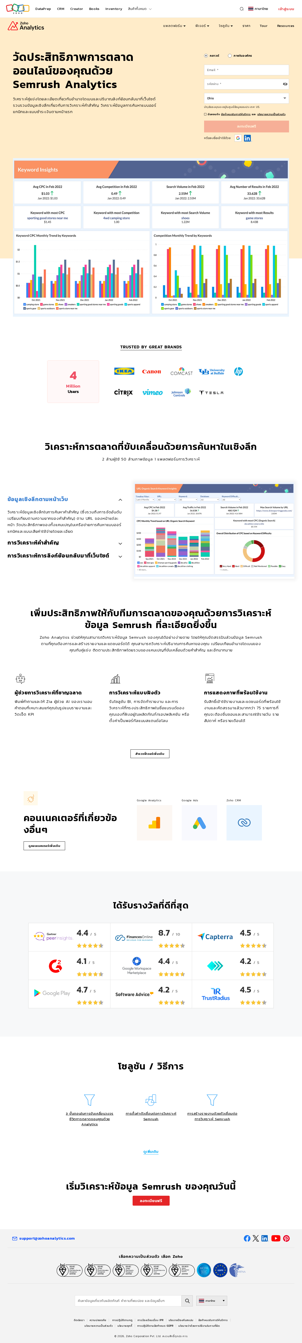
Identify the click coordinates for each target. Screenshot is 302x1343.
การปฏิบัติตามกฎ (122, 1320)
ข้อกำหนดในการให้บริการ (236, 114)
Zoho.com (17, 9)
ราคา (246, 25)
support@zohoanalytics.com (47, 1238)
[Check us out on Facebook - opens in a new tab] (247, 1238)
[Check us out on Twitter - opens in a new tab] (256, 1238)
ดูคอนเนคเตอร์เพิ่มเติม (44, 846)
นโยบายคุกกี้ (124, 1325)
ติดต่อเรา (79, 1320)
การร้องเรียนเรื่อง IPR (151, 1320)
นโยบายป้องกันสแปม (181, 1320)
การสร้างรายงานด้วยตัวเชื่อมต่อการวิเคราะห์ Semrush (212, 1116)
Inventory (113, 8)
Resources (285, 25)
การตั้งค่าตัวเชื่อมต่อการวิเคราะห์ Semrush (151, 1116)
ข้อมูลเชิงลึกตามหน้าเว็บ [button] (38, 499)
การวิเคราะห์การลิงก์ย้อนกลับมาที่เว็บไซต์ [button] (58, 555)
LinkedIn (248, 138)
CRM (60, 8)
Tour (264, 25)
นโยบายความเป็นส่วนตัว (271, 114)
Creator (76, 8)
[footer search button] (187, 1300)
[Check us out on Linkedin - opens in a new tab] (265, 1238)
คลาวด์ (214, 56)
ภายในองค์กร (243, 56)
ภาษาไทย (261, 9)
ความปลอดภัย (98, 1320)
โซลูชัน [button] (224, 25)
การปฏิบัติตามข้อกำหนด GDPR (155, 1325)
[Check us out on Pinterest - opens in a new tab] (286, 1238)
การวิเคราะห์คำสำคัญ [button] (33, 542)
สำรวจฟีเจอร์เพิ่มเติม (149, 754)
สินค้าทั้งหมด (137, 8)
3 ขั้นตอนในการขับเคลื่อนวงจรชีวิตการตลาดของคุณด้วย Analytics (89, 1119)
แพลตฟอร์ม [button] (172, 25)
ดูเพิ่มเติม (150, 1151)
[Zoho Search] (241, 9)
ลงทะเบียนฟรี (151, 1201)
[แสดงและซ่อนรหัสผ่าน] (285, 84)
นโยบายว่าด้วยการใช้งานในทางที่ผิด (199, 1325)
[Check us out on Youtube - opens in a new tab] (276, 1238)
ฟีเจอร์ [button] (200, 25)
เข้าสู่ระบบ (286, 9)
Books (94, 8)
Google (238, 138)
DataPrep (43, 8)
